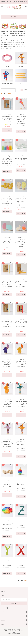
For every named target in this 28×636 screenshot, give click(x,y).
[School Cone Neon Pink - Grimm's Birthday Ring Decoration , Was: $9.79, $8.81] (21, 104)
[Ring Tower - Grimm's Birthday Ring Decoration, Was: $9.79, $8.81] (21, 470)
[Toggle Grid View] (21, 90)
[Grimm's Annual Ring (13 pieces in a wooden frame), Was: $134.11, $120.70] (7, 510)
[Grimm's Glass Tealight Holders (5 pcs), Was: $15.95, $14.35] (21, 145)
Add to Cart (7, 130)
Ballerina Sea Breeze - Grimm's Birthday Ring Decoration (21, 403)
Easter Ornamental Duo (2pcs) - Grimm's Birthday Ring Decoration (20, 200)
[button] (14, 17)
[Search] (23, 7)
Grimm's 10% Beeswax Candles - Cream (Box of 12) (7, 323)
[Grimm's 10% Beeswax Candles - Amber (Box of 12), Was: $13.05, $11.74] (21, 269)
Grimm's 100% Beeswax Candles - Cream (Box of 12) (7, 283)
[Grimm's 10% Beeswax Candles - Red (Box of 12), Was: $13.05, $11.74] (21, 309)
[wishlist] (11, 98)
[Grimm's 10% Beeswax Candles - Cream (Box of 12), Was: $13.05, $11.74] (7, 309)
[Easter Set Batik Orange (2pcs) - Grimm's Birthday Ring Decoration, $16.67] (21, 227)
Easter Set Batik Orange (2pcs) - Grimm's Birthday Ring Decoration (21, 242)
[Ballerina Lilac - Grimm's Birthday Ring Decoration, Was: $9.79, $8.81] (7, 429)
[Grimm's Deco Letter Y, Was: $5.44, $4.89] (7, 550)
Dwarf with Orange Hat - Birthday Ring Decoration (21, 363)
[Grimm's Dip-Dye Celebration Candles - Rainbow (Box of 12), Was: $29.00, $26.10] (7, 145)
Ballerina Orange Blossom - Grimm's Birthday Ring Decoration (21, 444)
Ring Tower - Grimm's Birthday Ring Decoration (20, 484)
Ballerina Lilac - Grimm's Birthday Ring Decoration (7, 443)
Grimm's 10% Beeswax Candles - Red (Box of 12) (21, 323)
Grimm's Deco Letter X (21, 563)
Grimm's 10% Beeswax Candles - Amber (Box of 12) (21, 283)
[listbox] (8, 90)
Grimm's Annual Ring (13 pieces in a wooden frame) (7, 524)
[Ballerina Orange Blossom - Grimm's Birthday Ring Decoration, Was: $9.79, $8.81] (21, 429)
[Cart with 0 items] (26, 7)
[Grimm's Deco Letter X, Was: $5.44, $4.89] (21, 550)
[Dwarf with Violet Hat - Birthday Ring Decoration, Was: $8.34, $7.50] (7, 349)
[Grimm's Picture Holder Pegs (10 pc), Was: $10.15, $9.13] (7, 470)
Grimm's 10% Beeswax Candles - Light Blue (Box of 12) (7, 118)
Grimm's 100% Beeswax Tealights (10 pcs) (7, 200)
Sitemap (21, 630)
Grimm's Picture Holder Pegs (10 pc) (7, 483)
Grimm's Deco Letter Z (21, 523)
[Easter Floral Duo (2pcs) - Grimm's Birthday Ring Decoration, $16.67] (7, 227)
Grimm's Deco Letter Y (7, 563)
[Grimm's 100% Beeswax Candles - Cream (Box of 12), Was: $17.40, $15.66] (7, 269)
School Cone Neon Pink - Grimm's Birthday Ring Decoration (21, 119)
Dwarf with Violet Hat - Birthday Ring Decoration (7, 363)
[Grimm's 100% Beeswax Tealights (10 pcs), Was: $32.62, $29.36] (7, 185)
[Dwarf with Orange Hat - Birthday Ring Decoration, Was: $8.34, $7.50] (21, 349)
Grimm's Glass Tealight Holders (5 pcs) (21, 159)
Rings (7, 66)
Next (9, 93)
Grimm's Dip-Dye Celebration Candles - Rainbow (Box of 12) (7, 160)
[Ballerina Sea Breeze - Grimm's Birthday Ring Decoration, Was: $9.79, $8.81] (21, 389)
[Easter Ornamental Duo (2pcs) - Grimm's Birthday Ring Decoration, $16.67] (21, 185)
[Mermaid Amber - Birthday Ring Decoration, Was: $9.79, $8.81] (7, 389)
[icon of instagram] (7, 608)
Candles (21, 83)
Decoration (21, 66)
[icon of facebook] (2, 608)
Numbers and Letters (7, 83)
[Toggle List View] (25, 90)
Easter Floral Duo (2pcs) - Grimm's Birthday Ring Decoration (7, 241)
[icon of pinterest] (4, 608)
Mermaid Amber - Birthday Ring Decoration (7, 403)
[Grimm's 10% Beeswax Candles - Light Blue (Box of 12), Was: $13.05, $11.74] (7, 104)
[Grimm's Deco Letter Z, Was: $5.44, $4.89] (21, 510)
